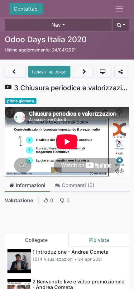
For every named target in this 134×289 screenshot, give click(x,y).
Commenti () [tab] (77, 185)
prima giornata (20, 101)
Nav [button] (56, 25)
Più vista (99, 240)
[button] (121, 25)
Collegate (36, 240)
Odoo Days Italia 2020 (46, 39)
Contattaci (26, 9)
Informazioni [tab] (29, 185)
